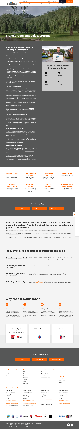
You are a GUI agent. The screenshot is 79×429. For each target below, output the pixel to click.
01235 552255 (13, 400)
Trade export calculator (63, 371)
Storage (59, 3)
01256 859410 (49, 399)
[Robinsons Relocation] (11, 3)
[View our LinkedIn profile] (72, 424)
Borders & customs (45, 375)
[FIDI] (13, 337)
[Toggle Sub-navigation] (50, 1)
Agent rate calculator (63, 373)
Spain (24, 381)
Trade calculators (64, 370)
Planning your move (10, 371)
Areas (49, 1)
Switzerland (25, 383)
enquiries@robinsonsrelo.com (12, 403)
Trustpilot (38, 1)
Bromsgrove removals (25, 10)
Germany (25, 375)
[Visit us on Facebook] (68, 424)
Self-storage (64, 3)
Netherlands (25, 377)
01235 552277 (66, 400)
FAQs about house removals (11, 375)
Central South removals (13, 405)
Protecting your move (10, 373)
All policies (18, 426)
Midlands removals (16, 10)
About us (54, 1)
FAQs (42, 379)
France (24, 373)
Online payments (62, 380)
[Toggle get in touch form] (76, 214)
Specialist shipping (22, 4)
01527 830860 (31, 400)
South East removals (47, 404)
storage (37, 281)
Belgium (25, 371)
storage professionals (39, 282)
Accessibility (61, 378)
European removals (32, 3)
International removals (43, 3)
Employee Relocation (53, 3)
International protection (45, 377)
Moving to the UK (44, 373)
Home (7, 10)
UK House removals (23, 3)
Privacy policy (8, 426)
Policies (60, 382)
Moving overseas (44, 371)
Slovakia (25, 379)
